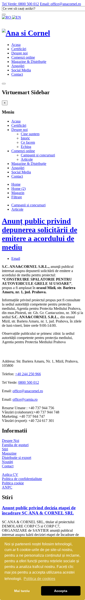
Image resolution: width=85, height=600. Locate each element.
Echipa (26, 147)
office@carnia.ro (25, 399)
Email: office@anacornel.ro (60, 4)
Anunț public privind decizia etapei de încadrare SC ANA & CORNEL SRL (39, 510)
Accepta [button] (60, 591)
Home (16, 184)
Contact (17, 74)
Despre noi (19, 53)
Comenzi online (23, 57)
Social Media (21, 70)
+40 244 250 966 (28, 374)
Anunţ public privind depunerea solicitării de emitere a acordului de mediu (39, 234)
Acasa (16, 45)
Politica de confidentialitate (22, 479)
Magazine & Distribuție (28, 62)
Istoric (25, 138)
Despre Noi (10, 441)
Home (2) (18, 189)
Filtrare (16, 197)
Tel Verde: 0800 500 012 (20, 4)
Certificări (18, 49)
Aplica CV (10, 475)
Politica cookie (13, 483)
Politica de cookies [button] (39, 579)
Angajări (17, 66)
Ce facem (28, 142)
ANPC (7, 487)
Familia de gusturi (15, 445)
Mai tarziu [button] (22, 591)
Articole (27, 159)
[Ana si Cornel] (26, 33)
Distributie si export (16, 458)
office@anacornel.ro (28, 391)
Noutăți (7, 462)
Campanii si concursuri (38, 155)
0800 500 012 (28, 382)
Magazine (9, 453)
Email (15, 259)
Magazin (17, 193)
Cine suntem (30, 134)
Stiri (5, 449)
